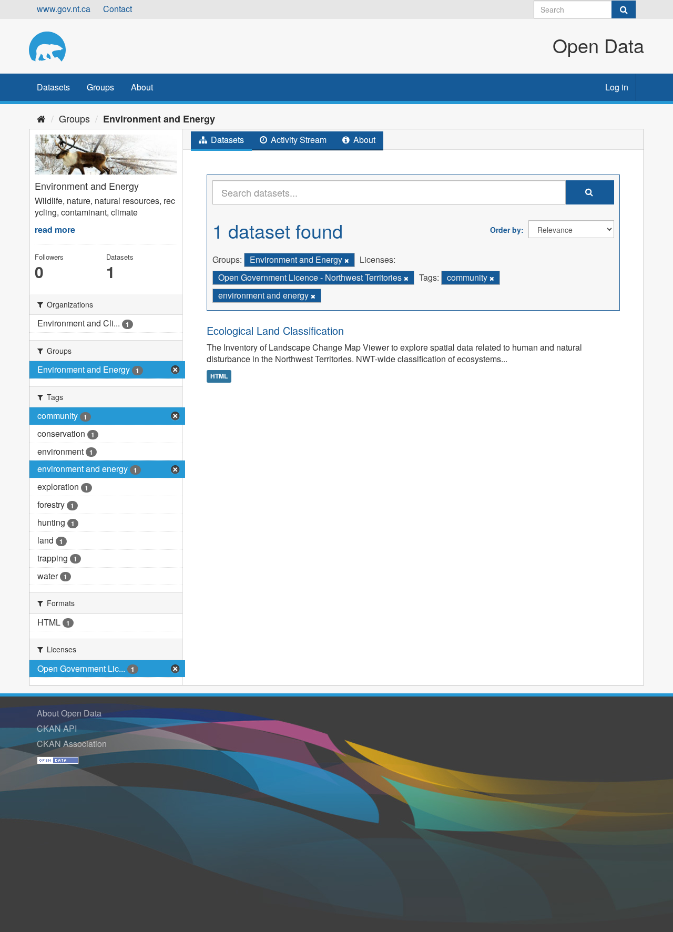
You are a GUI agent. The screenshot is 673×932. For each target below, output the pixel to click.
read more (55, 229)
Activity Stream (298, 140)
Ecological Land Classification (275, 330)
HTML (219, 376)
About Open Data (69, 713)
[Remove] (346, 260)
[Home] (41, 118)
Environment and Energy (159, 119)
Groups (100, 87)
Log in (616, 87)
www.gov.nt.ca (63, 9)
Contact (117, 9)
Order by (505, 229)
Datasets (53, 87)
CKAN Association (72, 744)
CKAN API (57, 728)
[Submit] (623, 9)
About (142, 87)
